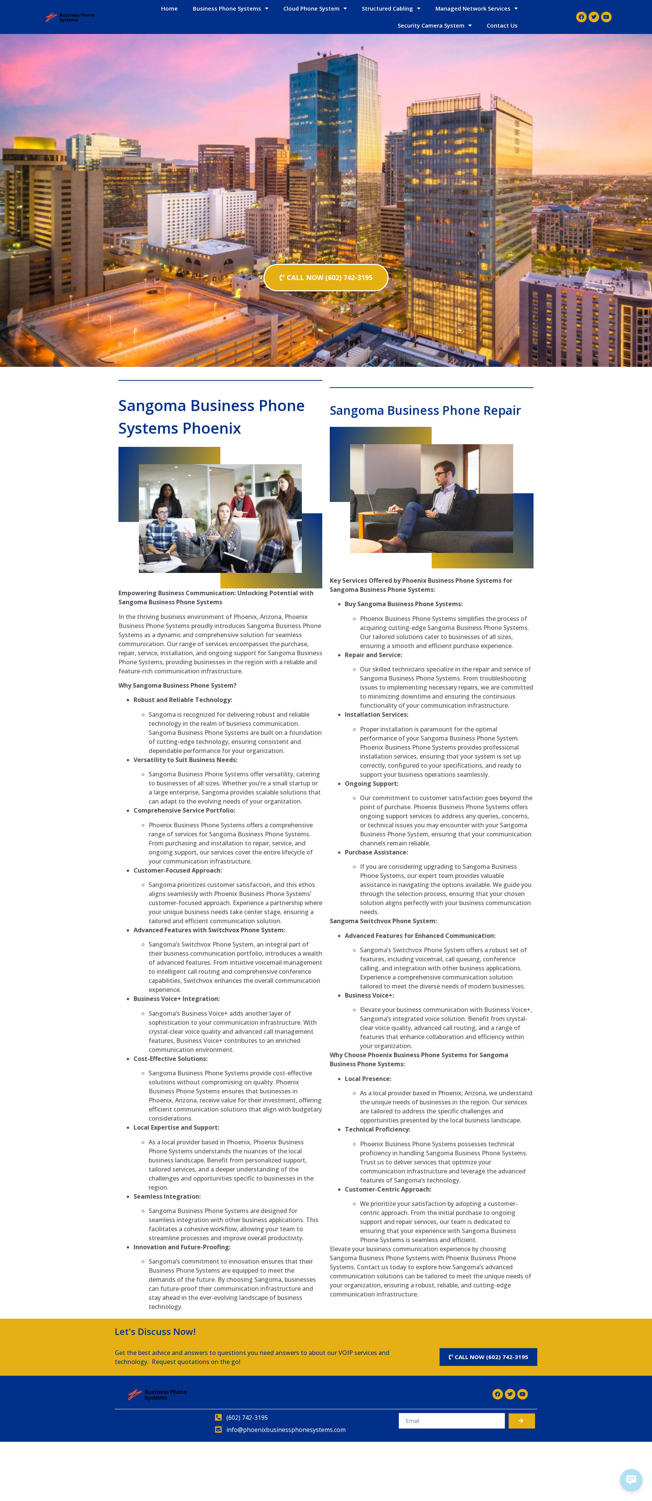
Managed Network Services (473, 8)
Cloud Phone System (311, 8)
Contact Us (502, 25)
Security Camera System (431, 25)
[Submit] (522, 1421)
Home (169, 8)
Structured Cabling (387, 8)
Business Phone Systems (227, 8)
